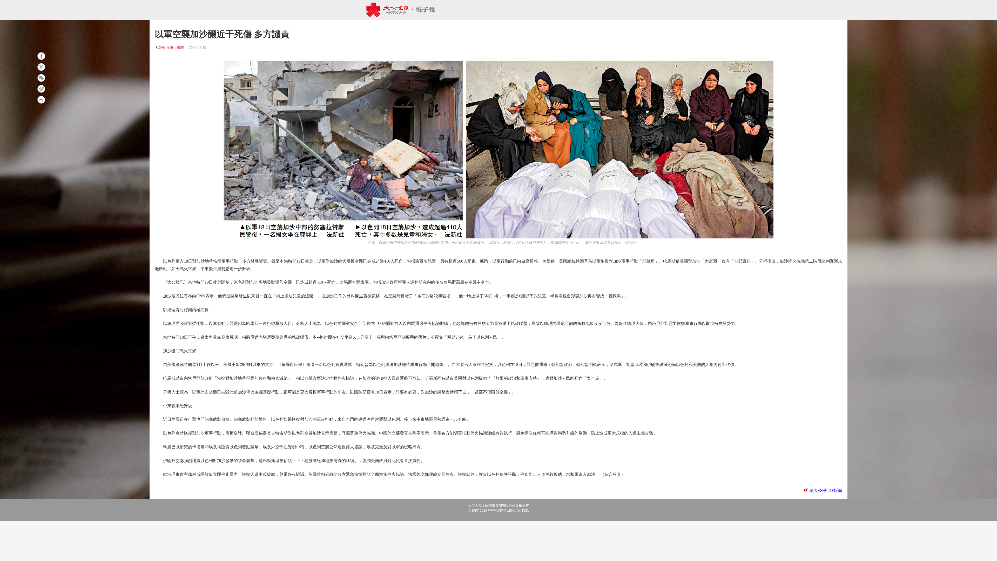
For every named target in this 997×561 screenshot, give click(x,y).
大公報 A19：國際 (169, 48)
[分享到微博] (41, 89)
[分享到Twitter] (41, 67)
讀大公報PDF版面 (826, 490)
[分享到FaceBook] (41, 56)
